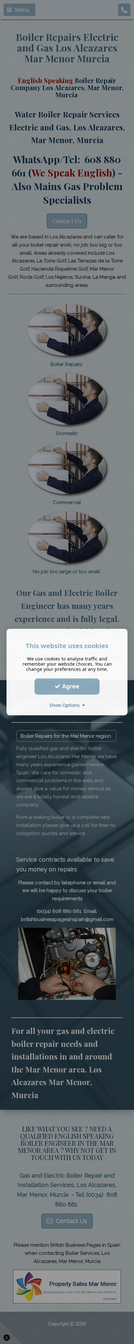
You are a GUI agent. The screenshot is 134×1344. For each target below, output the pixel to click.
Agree (69, 686)
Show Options (65, 705)
